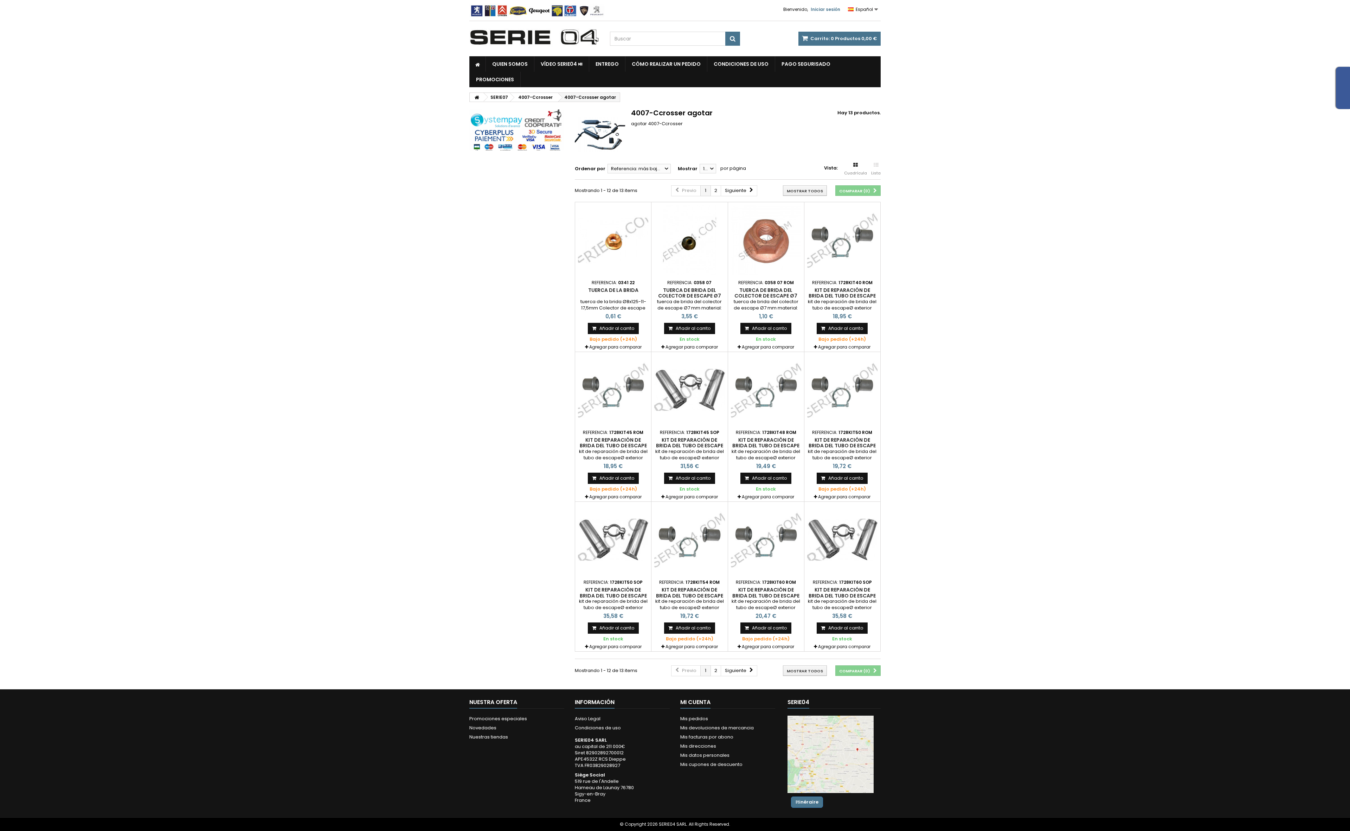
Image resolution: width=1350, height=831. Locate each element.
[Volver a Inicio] (476, 97)
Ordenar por (590, 168)
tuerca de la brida (613, 290)
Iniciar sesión (825, 9)
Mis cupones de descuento (711, 764)
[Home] (478, 64)
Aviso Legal (587, 718)
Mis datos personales (704, 755)
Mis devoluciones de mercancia (717, 727)
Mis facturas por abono (706, 737)
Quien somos (510, 64)
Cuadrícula (855, 173)
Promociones (495, 79)
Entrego (607, 64)
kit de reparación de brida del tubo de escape (842, 293)
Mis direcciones (698, 746)
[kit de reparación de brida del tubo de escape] (842, 240)
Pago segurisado (806, 64)
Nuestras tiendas (488, 737)
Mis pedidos (694, 718)
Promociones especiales (498, 718)
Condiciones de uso (741, 64)
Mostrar (688, 168)
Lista (876, 173)
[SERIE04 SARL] (534, 37)
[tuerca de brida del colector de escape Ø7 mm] (689, 240)
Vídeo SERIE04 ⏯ (562, 64)
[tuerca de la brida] (613, 240)
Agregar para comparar (615, 347)
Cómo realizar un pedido (666, 64)
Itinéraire (807, 802)
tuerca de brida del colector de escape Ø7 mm (689, 296)
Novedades (482, 727)
